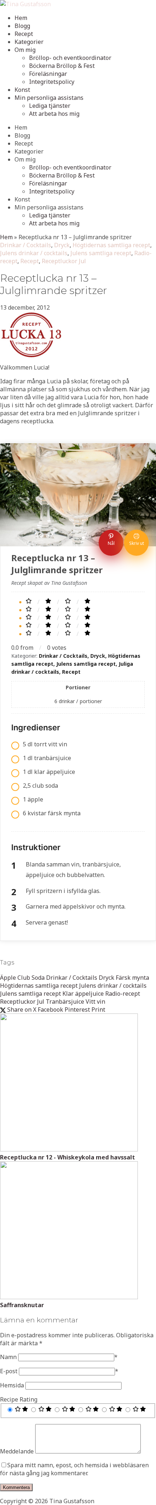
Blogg (22, 26)
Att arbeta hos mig (54, 114)
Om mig (25, 50)
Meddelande (17, 1451)
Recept (24, 34)
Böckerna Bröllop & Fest (62, 66)
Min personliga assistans (49, 98)
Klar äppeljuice (83, 994)
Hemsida (12, 1385)
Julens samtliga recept (100, 253)
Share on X (21, 1009)
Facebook (50, 1009)
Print (98, 1009)
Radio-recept (122, 994)
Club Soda (31, 978)
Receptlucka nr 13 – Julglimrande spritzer (53, 284)
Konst (22, 90)
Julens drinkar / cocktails (33, 253)
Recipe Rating (18, 1399)
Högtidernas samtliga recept (111, 245)
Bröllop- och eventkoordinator (70, 58)
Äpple (8, 978)
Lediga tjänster (49, 106)
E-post (8, 1371)
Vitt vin (95, 1002)
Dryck (62, 245)
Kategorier (29, 42)
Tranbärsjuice (65, 1002)
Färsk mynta (132, 978)
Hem (21, 18)
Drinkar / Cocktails (25, 245)
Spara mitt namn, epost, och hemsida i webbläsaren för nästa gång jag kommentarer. (74, 1469)
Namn (8, 1357)
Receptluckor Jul (64, 261)
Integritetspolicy (51, 82)
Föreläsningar (48, 74)
